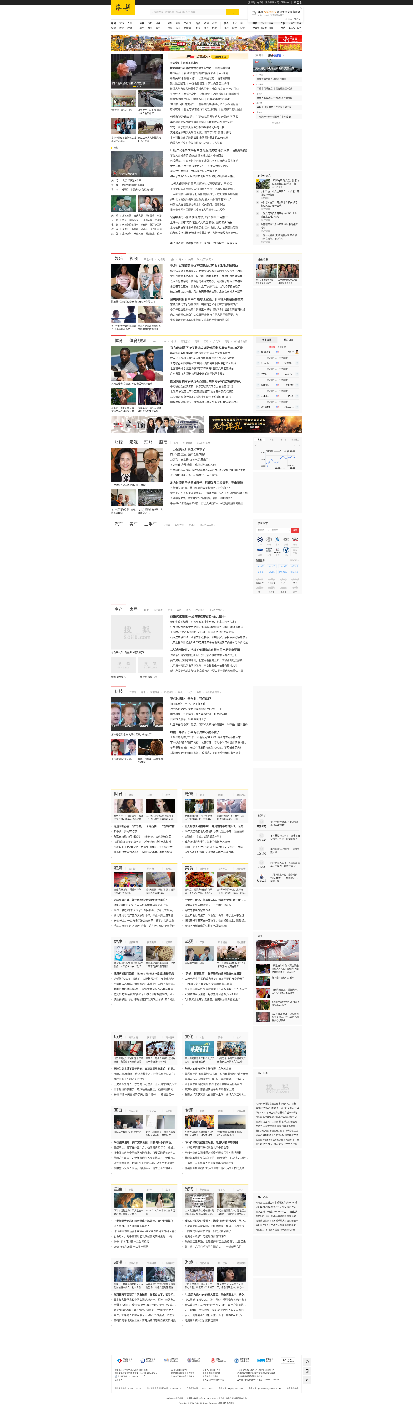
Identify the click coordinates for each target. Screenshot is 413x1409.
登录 (299, 2)
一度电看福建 (197, 83)
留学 (220, 795)
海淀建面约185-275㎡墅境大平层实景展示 (277, 1220)
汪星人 (240, 1189)
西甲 (205, 341)
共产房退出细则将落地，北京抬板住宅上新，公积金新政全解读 (206, 660)
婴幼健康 (241, 942)
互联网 (132, 692)
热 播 (115, 215)
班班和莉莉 (156, 229)
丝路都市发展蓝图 (231, 109)
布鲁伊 (126, 229)
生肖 (168, 1189)
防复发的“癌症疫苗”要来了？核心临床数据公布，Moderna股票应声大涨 (154, 994)
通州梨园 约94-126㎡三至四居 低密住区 (276, 1207)
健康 (214, 27)
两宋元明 (170, 1037)
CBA (163, 341)
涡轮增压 (283, 572)
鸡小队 (144, 229)
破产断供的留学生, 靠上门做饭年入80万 (207, 841)
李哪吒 (135, 229)
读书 (220, 1037)
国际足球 (185, 341)
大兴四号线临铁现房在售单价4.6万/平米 (276, 1103)
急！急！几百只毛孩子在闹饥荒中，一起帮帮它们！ (214, 1246)
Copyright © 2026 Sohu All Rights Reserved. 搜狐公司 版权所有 (206, 1403)
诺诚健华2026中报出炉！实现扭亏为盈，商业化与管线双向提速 (150, 978)
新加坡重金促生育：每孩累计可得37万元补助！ (212, 994)
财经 (119, 442)
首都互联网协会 (269, 1360)
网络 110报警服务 (196, 1360)
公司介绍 (220, 1398)
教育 (206, 27)
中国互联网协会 (221, 1360)
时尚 (118, 794)
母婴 (214, 23)
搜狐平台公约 (241, 1398)
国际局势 (133, 1111)
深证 (271, 440)
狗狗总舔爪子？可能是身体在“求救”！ (206, 1236)
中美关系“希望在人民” (182, 78)
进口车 (272, 572)
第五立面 (127, 215)
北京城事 (258, 55)
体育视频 (137, 340)
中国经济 (175, 73)
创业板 (283, 440)
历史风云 (170, 1111)
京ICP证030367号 (179, 1370)
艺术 (239, 1037)
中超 (173, 341)
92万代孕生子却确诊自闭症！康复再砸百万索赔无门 (214, 978)
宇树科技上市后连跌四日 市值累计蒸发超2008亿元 (199, 137)
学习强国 (290, 38)
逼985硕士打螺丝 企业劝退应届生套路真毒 (209, 852)
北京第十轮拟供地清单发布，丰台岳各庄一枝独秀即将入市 (203, 665)
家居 (158, 27)
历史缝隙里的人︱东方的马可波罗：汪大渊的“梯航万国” (145, 1084)
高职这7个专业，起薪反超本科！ (203, 836)
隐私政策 (230, 1398)
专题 (129, 23)
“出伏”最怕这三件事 (131, 180)
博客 (271, 23)
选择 (159, 233)
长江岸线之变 (206, 78)
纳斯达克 (295, 440)
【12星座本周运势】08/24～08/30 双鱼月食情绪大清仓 (145, 1231)
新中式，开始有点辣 (125, 831)
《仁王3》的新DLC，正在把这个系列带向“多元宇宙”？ (216, 1299)
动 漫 (115, 229)
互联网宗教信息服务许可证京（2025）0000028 (258, 1380)
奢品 (168, 795)
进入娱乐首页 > (205, 259)
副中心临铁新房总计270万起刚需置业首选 (277, 1135)
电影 (171, 259)
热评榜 (264, 27)
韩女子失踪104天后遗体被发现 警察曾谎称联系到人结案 (202, 176)
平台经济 (175, 94)
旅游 (206, 23)
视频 (178, 23)
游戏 (242, 27)
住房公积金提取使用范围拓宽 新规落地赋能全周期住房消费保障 (206, 627)
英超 (150, 23)
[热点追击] (276, 55)
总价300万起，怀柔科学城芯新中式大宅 (276, 1216)
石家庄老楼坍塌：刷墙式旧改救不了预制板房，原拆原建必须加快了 (209, 637)
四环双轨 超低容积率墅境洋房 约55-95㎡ (276, 1202)
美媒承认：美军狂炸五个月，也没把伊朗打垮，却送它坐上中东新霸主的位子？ (159, 1147)
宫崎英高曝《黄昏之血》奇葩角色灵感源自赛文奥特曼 (145, 1320)
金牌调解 (127, 233)
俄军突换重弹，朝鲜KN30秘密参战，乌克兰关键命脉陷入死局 (149, 1163)
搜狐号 (261, 815)
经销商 (192, 525)
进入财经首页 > (204, 443)
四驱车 (260, 572)
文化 (234, 23)
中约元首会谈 (222, 68)
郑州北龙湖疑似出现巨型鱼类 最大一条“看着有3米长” (200, 199)
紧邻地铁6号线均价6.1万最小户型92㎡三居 (277, 1108)
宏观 (121, 27)
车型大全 (179, 525)
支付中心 (170, 1398)
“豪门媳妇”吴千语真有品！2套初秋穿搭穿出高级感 (142, 841)
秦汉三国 (133, 1037)
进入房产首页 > (216, 610)
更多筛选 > (294, 560)
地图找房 (158, 610)
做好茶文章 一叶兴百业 (225, 88)
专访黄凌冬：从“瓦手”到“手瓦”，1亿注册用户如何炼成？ (217, 1305)
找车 (295, 530)
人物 (149, 795)
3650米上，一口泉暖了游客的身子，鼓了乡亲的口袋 (144, 920)
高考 (202, 795)
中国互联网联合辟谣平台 (213, 1380)
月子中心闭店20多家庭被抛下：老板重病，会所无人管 (216, 989)
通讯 (143, 692)
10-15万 (271, 566)
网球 (226, 341)
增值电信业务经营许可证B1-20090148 (131, 1370)
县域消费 (204, 94)
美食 (189, 867)
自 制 (115, 220)
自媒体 (166, 525)
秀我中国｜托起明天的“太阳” (130, 1079)
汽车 (119, 524)
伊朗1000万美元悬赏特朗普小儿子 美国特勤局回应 (199, 166)
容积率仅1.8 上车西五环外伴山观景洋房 (276, 1225)
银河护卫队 (155, 224)
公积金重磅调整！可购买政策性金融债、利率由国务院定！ (203, 621)
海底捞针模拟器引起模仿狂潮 (201, 1320)
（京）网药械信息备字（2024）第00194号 (256, 1370)
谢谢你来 (150, 233)
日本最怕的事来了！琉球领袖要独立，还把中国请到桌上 (146, 1089)
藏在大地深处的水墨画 (133, 185)
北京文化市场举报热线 (244, 1360)
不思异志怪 (147, 220)
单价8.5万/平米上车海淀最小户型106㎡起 (276, 1112)
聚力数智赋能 (178, 83)
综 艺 (115, 233)
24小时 (264, 23)
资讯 (169, 610)
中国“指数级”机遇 (180, 99)
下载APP (285, 2)
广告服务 (189, 1398)
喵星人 (221, 1189)
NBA (158, 23)
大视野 (292, 23)
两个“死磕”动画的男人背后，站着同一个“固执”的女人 (144, 1310)
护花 (124, 220)
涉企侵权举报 (292, 1388)
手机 (180, 692)
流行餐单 (204, 868)
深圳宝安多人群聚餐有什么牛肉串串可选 (208, 905)
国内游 (132, 868)
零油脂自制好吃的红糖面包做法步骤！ (207, 925)
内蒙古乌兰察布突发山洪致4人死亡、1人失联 (196, 142)
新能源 (187, 27)
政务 (299, 27)
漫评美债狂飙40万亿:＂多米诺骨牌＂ (219, 104)
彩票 (271, 27)
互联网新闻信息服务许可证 (182, 1373)
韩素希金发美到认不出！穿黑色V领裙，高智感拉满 (143, 852)
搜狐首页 (123, 7)
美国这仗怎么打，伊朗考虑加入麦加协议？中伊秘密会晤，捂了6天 (152, 1158)
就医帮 (169, 942)
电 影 (115, 224)
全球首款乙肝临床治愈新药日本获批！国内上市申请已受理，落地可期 (154, 984)
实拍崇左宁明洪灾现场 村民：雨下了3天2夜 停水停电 (200, 132)
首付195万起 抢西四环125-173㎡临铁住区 (277, 1130)
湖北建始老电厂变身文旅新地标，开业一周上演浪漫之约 (146, 915)
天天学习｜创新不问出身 (184, 63)
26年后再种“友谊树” (218, 99)
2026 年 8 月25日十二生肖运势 (131, 1241)
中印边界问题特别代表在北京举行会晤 (207, 1147)
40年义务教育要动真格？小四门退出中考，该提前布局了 (217, 831)
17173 (292, 27)
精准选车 (294, 572)
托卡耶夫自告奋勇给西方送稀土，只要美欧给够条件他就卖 (147, 1152)
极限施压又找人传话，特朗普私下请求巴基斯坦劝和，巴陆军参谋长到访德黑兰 (159, 1168)
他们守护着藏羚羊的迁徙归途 (200, 109)
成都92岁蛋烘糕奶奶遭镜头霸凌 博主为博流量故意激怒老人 (204, 232)
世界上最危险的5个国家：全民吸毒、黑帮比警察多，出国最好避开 (152, 910)
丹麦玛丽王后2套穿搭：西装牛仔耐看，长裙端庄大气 (144, 847)
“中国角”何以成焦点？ (182, 104)
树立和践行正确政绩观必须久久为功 (190, 68)
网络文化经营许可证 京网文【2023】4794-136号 (136, 1373)
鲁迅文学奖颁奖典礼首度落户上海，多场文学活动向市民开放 (219, 1094)
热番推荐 (170, 1263)
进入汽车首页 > (207, 525)
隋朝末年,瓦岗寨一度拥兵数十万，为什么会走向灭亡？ (145, 1074)
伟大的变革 (290, 47)
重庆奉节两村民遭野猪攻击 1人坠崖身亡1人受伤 (197, 209)
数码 (198, 692)
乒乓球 (216, 341)
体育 (119, 340)
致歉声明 (241, 1111)
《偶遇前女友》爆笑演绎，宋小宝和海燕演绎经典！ (285, 991)
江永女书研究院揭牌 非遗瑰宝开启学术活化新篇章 (213, 1084)
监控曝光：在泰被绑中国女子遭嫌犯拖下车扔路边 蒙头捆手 (204, 160)
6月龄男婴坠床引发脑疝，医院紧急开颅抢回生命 (212, 999)
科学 (189, 692)
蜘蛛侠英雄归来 (130, 224)
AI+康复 (223, 73)
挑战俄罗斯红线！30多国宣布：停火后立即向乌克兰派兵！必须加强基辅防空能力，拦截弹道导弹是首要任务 (247, 1168)
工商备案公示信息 (210, 1376)
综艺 (181, 259)
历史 (242, 23)
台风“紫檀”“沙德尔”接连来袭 (200, 73)
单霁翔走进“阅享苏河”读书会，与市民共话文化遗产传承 (216, 1074)
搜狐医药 (133, 942)
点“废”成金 (190, 94)
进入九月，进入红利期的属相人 (132, 1226)
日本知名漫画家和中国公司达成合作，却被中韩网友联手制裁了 (150, 1299)
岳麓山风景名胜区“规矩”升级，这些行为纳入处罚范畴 (144, 925)
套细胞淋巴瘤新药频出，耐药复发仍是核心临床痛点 (143, 989)
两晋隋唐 (151, 1037)
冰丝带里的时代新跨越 (226, 94)
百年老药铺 (223, 78)
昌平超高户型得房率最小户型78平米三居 (276, 1117)
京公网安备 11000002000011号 (131, 1376)
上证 (260, 440)
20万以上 (294, 566)
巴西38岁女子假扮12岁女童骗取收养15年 (208, 984)
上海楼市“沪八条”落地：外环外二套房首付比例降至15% (202, 632)
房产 (119, 609)
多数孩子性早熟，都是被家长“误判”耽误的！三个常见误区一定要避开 (153, 999)
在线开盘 (200, 610)
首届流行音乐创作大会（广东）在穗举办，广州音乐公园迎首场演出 (223, 1079)
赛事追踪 (241, 1263)
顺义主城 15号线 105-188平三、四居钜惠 (276, 1211)
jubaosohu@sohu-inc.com (269, 1388)
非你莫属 (139, 233)
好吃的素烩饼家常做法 (198, 910)
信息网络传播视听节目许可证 (249, 1376)
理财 (129, 27)
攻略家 (169, 868)
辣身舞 (144, 224)
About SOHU (209, 1398)
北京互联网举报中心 (151, 1360)
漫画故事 (133, 1263)
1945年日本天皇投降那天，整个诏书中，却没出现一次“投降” (148, 1094)
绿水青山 (150, 215)
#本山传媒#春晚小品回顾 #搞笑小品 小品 (285, 1003)
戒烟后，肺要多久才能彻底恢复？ (139, 189)
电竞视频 (204, 1263)
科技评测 (168, 692)
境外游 (150, 868)
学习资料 (241, 795)
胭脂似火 (134, 220)
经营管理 (187, 443)
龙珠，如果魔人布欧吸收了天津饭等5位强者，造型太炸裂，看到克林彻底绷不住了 (161, 1315)
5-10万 (261, 566)
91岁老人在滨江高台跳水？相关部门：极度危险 (197, 204)
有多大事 (139, 215)
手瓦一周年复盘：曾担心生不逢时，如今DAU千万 (213, 1315)
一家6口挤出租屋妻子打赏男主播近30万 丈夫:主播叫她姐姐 (204, 194)
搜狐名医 (151, 942)
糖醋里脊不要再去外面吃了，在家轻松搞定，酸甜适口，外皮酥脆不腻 (225, 920)
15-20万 (283, 566)
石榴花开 (175, 109)
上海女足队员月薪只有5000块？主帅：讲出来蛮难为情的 (202, 189)
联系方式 (198, 1398)
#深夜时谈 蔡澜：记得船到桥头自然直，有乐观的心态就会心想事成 (285, 1017)
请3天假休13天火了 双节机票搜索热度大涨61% (141, 905)
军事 (121, 23)
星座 (118, 1188)
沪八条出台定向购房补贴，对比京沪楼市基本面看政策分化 (203, 655)
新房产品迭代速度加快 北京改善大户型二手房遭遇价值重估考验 (206, 670)
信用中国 (118, 1380)
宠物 (189, 1188)
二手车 (150, 524)
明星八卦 (148, 259)
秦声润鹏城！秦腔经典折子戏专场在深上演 (209, 1089)
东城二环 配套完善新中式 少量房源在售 (275, 1126)
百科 (178, 610)
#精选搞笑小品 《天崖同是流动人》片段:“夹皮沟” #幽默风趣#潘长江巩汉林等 (285, 968)
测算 (131, 1189)
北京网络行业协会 (174, 1360)
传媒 (220, 1111)
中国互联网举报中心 (127, 1360)
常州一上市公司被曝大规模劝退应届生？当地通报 (213, 1152)
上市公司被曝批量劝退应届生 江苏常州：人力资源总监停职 (204, 227)
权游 (159, 215)
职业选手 (222, 1263)
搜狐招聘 (179, 1398)
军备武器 (151, 1111)
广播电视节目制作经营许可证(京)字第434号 (256, 1373)
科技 (119, 691)
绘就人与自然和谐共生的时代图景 (189, 88)
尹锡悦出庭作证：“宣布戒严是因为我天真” (194, 171)
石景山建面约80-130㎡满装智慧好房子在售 (277, 1139)
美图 (190, 259)
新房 (150, 27)
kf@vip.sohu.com (235, 1388)
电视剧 (187, 23)
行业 (176, 443)
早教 (202, 942)
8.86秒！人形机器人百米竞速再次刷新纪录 (209, 1163)
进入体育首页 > (241, 341)
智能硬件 (154, 692)
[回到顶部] (307, 1389)
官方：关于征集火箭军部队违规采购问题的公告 (197, 127)
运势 (149, 1189)
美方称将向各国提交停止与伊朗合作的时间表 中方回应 (201, 122)
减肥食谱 (241, 868)
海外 (188, 610)
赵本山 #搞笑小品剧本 (283, 977)
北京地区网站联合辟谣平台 (182, 1376)
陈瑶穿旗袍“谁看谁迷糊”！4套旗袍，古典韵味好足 (142, 836)
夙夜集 (158, 220)
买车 (178, 27)
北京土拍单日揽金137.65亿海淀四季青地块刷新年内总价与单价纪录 (209, 642)
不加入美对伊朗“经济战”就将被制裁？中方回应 (196, 155)
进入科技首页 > (213, 692)
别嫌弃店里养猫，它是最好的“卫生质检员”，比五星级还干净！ (220, 1241)
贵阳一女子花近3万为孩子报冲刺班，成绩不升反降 (214, 847)
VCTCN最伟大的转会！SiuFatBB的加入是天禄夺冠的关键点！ (221, 1310)
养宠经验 (204, 1189)
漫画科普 (151, 1263)
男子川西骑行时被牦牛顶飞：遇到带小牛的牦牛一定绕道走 (203, 243)
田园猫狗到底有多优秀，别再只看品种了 (208, 1231)
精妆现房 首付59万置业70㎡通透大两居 (275, 1229)
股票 (163, 442)
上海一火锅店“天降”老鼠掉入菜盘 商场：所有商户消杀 (201, 222)
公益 (299, 23)
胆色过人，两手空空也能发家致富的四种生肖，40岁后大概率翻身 (151, 1236)
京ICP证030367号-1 (211, 1370)
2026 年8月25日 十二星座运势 (131, 1246)
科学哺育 (222, 942)
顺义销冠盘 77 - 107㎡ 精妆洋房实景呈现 (276, 1121)
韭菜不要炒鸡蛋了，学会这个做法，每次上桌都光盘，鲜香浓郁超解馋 (225, 915)
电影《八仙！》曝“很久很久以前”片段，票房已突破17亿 (146, 1305)
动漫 (234, 27)
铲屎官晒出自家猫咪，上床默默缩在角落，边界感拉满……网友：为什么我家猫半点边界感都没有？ (241, 1226)
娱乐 (119, 258)
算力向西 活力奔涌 (218, 83)
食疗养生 (222, 868)
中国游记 (198, 99)
